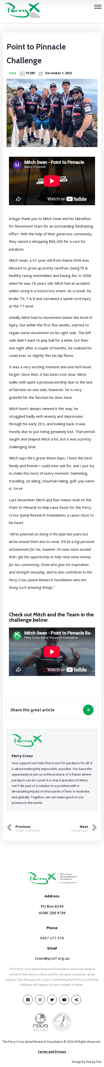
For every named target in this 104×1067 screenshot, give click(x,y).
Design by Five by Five (87, 1062)
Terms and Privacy (52, 1052)
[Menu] (98, 7)
